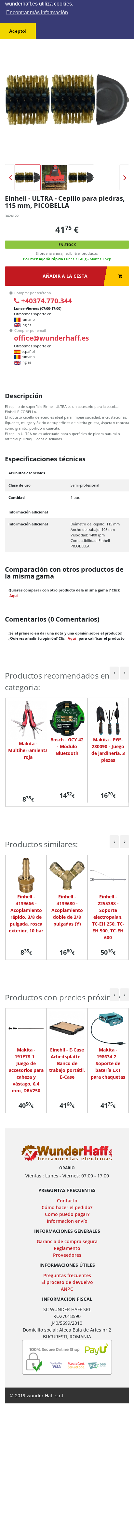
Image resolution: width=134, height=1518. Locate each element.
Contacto (67, 1201)
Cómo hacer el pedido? (67, 1207)
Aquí (72, 638)
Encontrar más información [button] (37, 12)
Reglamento (67, 1248)
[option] (67, 99)
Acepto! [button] (18, 31)
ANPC (67, 1289)
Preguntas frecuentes (67, 1275)
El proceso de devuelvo (67, 1282)
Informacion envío (67, 1221)
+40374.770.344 (46, 300)
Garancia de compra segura (67, 1241)
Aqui (13, 595)
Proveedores (67, 1255)
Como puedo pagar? (67, 1214)
